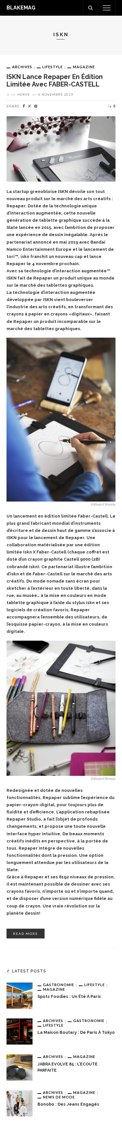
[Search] (90, 8)
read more (25, 934)
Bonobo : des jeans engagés (68, 1104)
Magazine (84, 67)
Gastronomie (58, 985)
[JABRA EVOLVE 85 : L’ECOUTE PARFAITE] (20, 1067)
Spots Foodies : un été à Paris (69, 996)
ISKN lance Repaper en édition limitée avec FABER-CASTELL (55, 80)
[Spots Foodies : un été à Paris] (20, 995)
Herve (23, 94)
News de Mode (59, 1097)
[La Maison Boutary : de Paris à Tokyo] (20, 1031)
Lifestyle (52, 67)
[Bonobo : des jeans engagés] (20, 1103)
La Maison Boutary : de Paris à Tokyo (76, 1032)
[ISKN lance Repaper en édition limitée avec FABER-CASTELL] (61, 148)
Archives (22, 67)
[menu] (107, 8)
